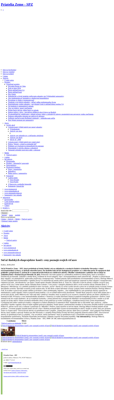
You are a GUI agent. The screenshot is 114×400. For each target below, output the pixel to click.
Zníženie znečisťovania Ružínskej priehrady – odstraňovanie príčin (31, 118)
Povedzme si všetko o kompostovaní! (21, 100)
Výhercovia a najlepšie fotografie (19, 184)
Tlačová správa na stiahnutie (11, 323)
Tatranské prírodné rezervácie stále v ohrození (24, 150)
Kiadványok (8, 203)
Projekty (7, 82)
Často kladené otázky (11, 201)
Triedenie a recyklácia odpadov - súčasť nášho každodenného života (32, 102)
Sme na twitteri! (8, 74)
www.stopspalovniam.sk (13, 193)
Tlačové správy (11, 155)
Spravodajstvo (11, 165)
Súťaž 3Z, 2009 (15, 140)
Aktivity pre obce (16, 131)
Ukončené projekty (13, 84)
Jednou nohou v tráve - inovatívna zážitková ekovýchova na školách (32, 112)
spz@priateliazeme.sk (14, 362)
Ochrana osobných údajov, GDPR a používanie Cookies (16, 376)
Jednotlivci (12, 171)
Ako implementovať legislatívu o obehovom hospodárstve (28, 98)
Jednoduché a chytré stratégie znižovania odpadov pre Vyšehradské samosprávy (36, 96)
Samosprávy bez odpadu (13, 195)
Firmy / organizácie (15, 169)
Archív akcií (10, 125)
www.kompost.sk (10, 189)
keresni (4, 215)
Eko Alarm (12, 94)
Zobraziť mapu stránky (10, 221)
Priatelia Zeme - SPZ (17, 4)
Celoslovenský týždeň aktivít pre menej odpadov (25, 127)
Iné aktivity (8, 159)
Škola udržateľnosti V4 (16, 90)
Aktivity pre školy (16, 138)
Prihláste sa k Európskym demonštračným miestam (26, 146)
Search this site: (6, 210)
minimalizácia (17, 341)
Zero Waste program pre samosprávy (21, 120)
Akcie (6, 123)
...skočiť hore (4, 349)
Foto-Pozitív (14, 182)
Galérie (7, 157)
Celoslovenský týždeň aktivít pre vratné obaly (24, 142)
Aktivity (5, 78)
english (17, 215)
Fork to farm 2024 (14, 88)
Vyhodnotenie (15, 129)
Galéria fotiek (13, 178)
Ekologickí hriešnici (13, 167)
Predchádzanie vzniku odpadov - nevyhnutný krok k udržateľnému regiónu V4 (36, 104)
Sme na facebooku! (9, 70)
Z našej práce (9, 80)
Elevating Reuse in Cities (17, 86)
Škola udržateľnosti (15, 92)
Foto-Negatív (14, 180)
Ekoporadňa (10, 161)
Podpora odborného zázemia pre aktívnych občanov (26, 116)
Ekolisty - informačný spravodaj (17, 163)
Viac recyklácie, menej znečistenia (20, 108)
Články (7, 205)
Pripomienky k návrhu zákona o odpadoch (23, 148)
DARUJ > (6, 208)
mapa (11, 215)
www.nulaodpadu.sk (11, 191)
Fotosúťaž (9, 176)
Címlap (5, 76)
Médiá (6, 153)
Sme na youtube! (9, 72)
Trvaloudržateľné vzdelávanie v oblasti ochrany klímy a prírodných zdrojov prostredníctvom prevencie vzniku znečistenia (50, 114)
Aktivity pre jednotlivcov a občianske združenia (26, 136)
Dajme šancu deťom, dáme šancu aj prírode (23, 110)
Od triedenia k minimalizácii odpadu (21, 106)
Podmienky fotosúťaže (16, 186)
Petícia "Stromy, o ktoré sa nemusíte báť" (22, 144)
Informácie (6, 198)
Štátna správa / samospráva (17, 173)
